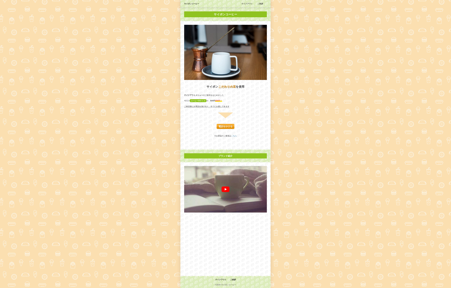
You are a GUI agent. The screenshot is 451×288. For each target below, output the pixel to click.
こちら (234, 136)
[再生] (225, 189)
